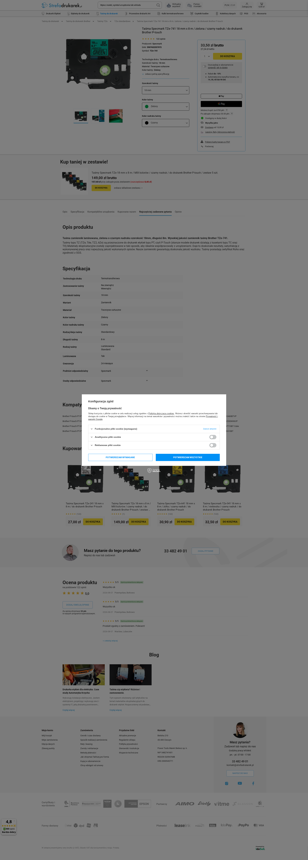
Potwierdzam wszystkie (187, 457)
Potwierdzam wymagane (120, 457)
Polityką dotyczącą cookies (161, 413)
